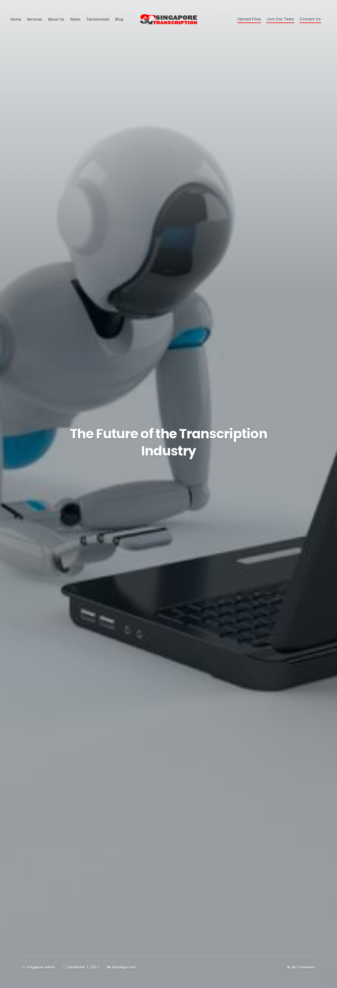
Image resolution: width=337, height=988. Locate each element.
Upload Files (249, 19)
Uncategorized (124, 967)
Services (34, 19)
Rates (75, 19)
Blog (119, 19)
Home (15, 19)
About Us (56, 19)
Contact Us (310, 19)
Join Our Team (280, 19)
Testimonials (97, 19)
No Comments (303, 967)
